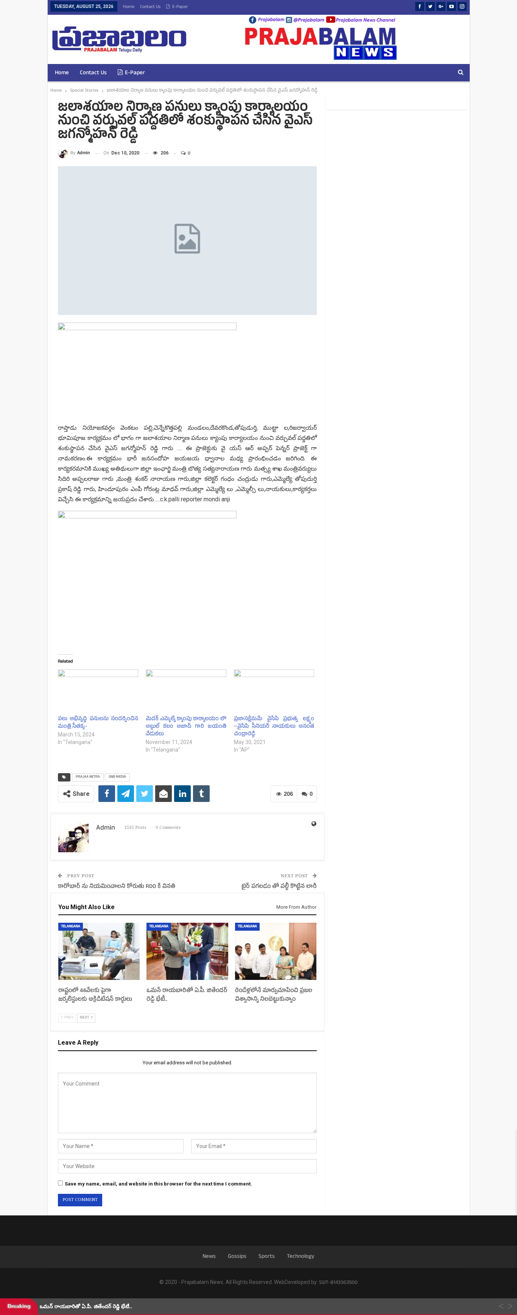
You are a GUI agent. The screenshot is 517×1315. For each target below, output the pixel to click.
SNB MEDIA (117, 777)
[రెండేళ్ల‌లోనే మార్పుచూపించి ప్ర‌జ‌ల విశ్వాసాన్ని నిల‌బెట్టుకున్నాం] (275, 951)
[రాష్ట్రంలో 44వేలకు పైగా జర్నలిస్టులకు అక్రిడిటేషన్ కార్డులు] (99, 951)
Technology (301, 1257)
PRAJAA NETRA (88, 777)
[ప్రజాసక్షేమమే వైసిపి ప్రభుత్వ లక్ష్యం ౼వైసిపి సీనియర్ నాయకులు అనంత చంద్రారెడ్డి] (274, 692)
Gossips (237, 1257)
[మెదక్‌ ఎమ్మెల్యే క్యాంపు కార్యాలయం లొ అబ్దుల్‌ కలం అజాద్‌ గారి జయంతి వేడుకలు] (186, 692)
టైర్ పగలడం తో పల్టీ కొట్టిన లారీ (279, 887)
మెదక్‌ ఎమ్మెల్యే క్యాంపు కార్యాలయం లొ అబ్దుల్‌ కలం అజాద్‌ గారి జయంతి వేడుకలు (186, 726)
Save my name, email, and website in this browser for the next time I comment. (158, 1184)
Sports (266, 1257)
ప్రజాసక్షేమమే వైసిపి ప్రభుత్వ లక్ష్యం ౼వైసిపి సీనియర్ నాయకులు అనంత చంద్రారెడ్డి (274, 726)
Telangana (70, 927)
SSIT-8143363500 (338, 1283)
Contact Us (150, 7)
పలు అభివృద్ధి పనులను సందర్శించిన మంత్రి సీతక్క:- (98, 723)
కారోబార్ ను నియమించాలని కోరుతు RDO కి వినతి (116, 887)
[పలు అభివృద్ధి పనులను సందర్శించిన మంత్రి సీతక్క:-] (98, 692)
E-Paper (180, 7)
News (209, 1257)
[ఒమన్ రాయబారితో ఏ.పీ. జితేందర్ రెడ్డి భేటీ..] (187, 951)
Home (128, 7)
